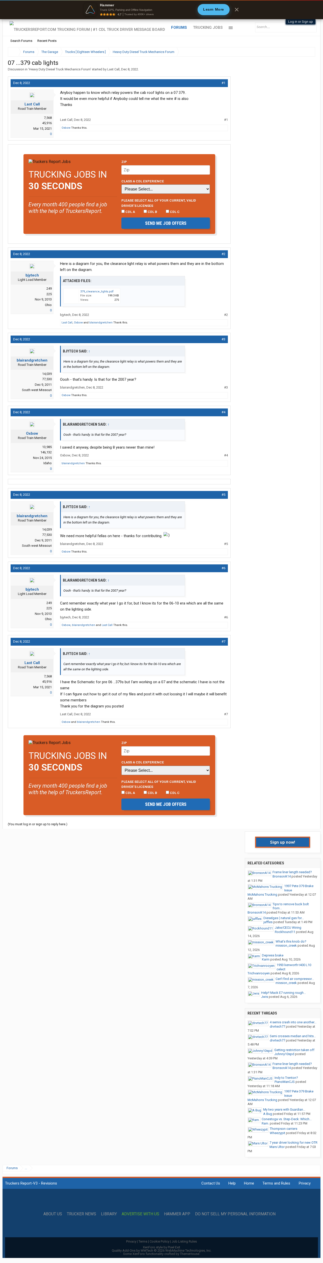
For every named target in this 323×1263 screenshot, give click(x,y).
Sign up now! (282, 842)
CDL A (130, 212)
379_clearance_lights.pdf (97, 291)
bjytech (32, 275)
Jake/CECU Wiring (288, 927)
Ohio (48, 305)
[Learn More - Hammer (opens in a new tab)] (161, 9)
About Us (52, 1214)
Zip (124, 162)
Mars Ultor (277, 1147)
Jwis (264, 997)
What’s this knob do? (291, 941)
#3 (223, 339)
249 (49, 288)
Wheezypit (277, 1133)
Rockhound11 (285, 932)
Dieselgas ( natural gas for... (283, 918)
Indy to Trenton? (286, 1078)
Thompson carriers (283, 1129)
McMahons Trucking (262, 894)
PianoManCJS (285, 1082)
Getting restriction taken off (294, 1050)
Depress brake (272, 955)
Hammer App (177, 1214)
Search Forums (21, 41)
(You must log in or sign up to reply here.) (37, 824)
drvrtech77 (277, 1026)
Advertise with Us (140, 1214)
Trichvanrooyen (259, 973)
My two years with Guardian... (284, 1109)
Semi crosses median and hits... (293, 1036)
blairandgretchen (101, 322)
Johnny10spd (284, 1054)
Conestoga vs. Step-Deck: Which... (287, 1119)
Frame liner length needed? (292, 872)
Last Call (113, 69)
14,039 (47, 374)
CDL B (152, 212)
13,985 (47, 447)
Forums (179, 27)
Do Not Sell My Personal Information (235, 1214)
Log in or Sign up (300, 21)
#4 (223, 412)
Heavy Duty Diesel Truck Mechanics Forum (59, 69)
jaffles (268, 922)
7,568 (48, 118)
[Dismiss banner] (236, 9)
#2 (223, 254)
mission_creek (286, 945)
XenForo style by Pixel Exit (161, 1247)
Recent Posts (47, 41)
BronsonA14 (282, 876)
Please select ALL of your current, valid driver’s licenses (158, 202)
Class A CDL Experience (142, 181)
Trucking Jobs (208, 27)
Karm (266, 959)
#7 (223, 641)
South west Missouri (37, 390)
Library (109, 1214)
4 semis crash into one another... (293, 1022)
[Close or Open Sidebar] (302, 51)
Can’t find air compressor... (295, 979)
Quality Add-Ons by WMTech (161, 1250)
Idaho (47, 463)
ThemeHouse (189, 1254)
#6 (223, 568)
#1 (223, 83)
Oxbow (66, 127)
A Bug (267, 1114)
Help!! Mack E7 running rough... (283, 993)
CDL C (174, 212)
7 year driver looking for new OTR (293, 1142)
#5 (223, 495)
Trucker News (81, 1214)
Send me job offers (165, 223)
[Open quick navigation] (308, 51)
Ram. (265, 1123)
